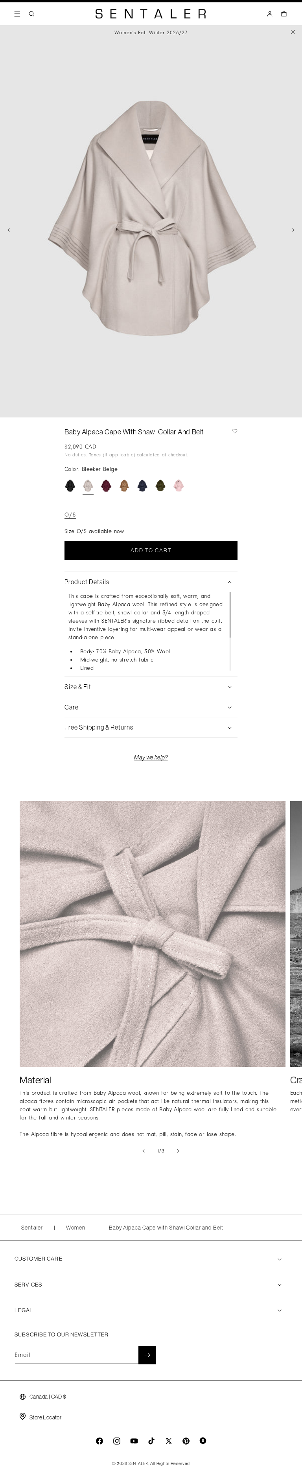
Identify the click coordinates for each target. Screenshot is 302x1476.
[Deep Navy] (142, 486)
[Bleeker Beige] (88, 486)
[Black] (70, 486)
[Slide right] (293, 230)
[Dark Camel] (124, 486)
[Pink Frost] (178, 486)
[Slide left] (8, 230)
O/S (70, 514)
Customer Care (39, 1258)
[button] (17, 13)
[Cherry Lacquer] (106, 486)
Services (28, 1284)
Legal (24, 1310)
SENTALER (138, 1463)
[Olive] (160, 486)
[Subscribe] (147, 1355)
